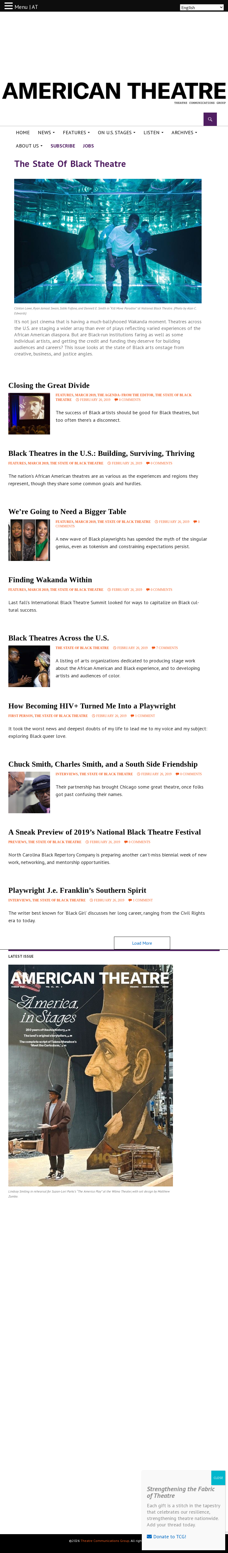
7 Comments (167, 648)
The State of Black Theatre (76, 463)
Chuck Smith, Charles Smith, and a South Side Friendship (103, 764)
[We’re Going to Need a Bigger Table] (29, 540)
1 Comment (145, 716)
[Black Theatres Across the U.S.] (29, 666)
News (44, 132)
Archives (182, 132)
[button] (9, 6)
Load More (142, 943)
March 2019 (85, 395)
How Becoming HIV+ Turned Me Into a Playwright (92, 706)
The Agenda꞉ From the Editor (125, 395)
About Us (27, 146)
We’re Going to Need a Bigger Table (67, 511)
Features (74, 132)
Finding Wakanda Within (50, 580)
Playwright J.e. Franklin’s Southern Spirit (77, 890)
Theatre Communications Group (105, 1541)
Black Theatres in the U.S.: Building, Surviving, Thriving (101, 453)
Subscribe (63, 146)
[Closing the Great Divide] (29, 413)
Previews (17, 842)
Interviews (67, 774)
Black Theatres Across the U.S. (58, 638)
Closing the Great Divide (49, 385)
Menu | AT (26, 7)
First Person (20, 716)
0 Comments (130, 400)
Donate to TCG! (169, 1536)
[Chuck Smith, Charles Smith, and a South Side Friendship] (29, 792)
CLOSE (218, 1478)
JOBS (88, 146)
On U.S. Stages (115, 132)
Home (23, 132)
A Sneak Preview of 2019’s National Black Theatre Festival (104, 832)
